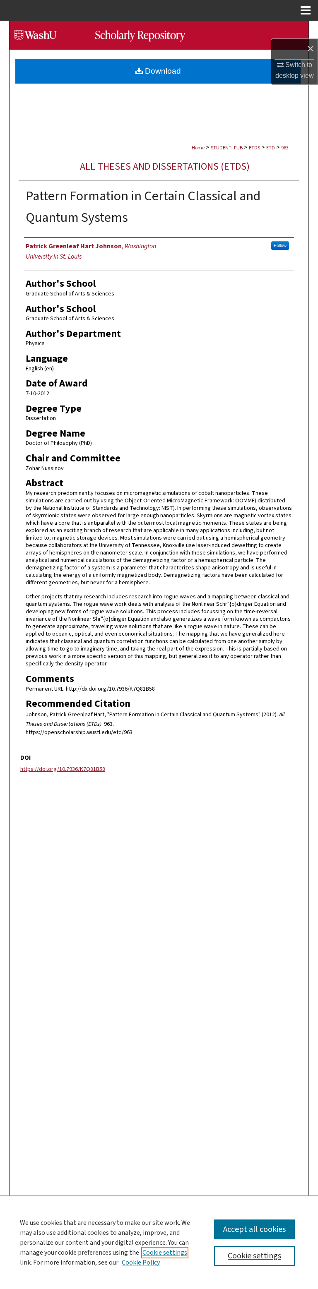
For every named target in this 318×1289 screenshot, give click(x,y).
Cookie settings (164, 1252)
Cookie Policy (141, 1262)
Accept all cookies (254, 1229)
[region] (159, 1242)
